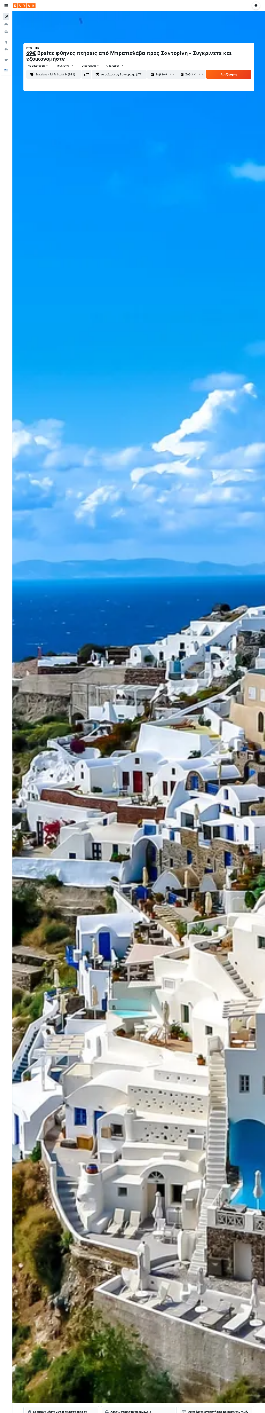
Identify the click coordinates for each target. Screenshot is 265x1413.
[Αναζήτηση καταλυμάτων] (6, 24)
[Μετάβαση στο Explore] (6, 42)
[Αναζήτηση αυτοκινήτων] (6, 31)
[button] (6, 6)
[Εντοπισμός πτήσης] (6, 49)
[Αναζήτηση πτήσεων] (6, 16)
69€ (31, 53)
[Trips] (6, 60)
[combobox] (38, 65)
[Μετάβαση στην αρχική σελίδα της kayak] (24, 5)
